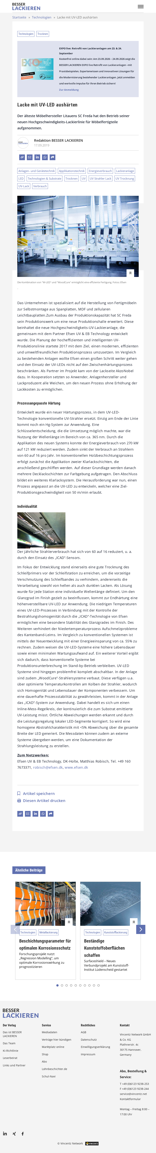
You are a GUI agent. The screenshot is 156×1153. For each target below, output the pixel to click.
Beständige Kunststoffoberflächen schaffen (104, 948)
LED (21, 178)
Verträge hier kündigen (56, 1039)
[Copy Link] (22, 157)
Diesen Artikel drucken (44, 800)
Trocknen (42, 34)
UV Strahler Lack (100, 178)
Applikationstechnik (72, 171)
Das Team (9, 1043)
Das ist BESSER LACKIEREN (12, 1034)
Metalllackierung (48, 932)
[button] (62, 985)
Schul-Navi (49, 1076)
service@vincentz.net (133, 1094)
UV (84, 178)
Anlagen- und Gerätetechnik (36, 171)
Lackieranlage (125, 171)
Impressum (88, 1054)
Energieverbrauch (100, 171)
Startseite (19, 17)
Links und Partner (14, 1065)
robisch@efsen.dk (48, 767)
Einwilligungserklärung (95, 1047)
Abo (44, 1061)
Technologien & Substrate (44, 178)
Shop (45, 1054)
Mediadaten (49, 1032)
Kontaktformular (130, 1099)
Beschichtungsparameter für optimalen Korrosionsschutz (45, 944)
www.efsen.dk (76, 767)
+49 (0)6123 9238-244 (135, 1089)
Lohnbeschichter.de (54, 1069)
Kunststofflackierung (115, 932)
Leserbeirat (10, 1058)
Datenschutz (89, 1039)
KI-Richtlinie (10, 1050)
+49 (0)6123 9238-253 (135, 1084)
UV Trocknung (124, 178)
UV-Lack (23, 186)
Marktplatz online (53, 1047)
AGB (83, 1032)
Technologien (41, 17)
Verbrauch (40, 186)
